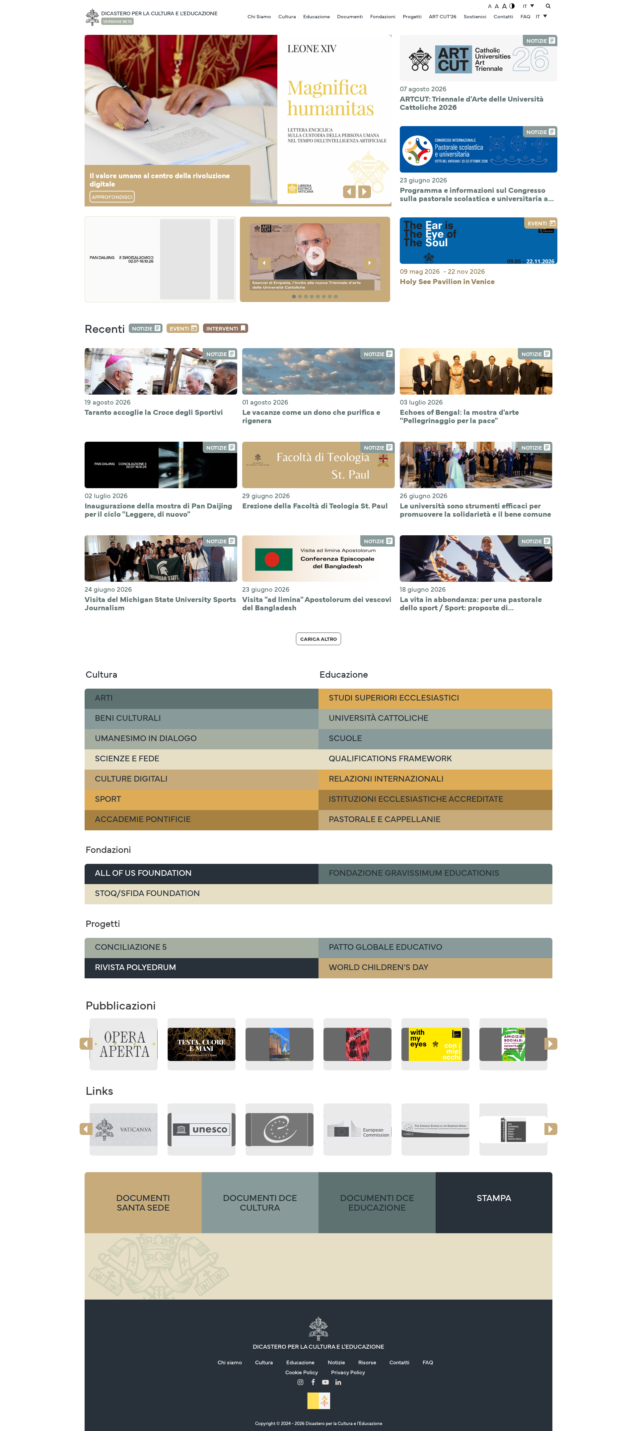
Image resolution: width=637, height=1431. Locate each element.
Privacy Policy (348, 1372)
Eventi (179, 328)
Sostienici (475, 16)
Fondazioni (382, 16)
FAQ (526, 16)
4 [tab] (313, 296)
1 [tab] (295, 296)
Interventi (222, 328)
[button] (315, 257)
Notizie (142, 328)
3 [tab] (307, 296)
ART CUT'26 (443, 16)
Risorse (367, 1362)
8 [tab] (337, 296)
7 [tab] (331, 296)
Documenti (350, 16)
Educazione (316, 16)
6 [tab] (325, 296)
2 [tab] (301, 296)
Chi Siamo (259, 16)
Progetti (412, 16)
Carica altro (318, 638)
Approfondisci (112, 196)
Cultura (287, 16)
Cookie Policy (301, 1372)
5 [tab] (319, 296)
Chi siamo (230, 1362)
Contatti (503, 16)
